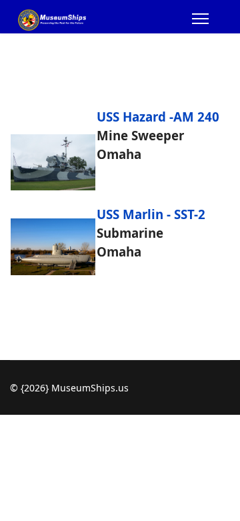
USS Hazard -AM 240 (158, 116)
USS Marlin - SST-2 (151, 214)
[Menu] (200, 20)
